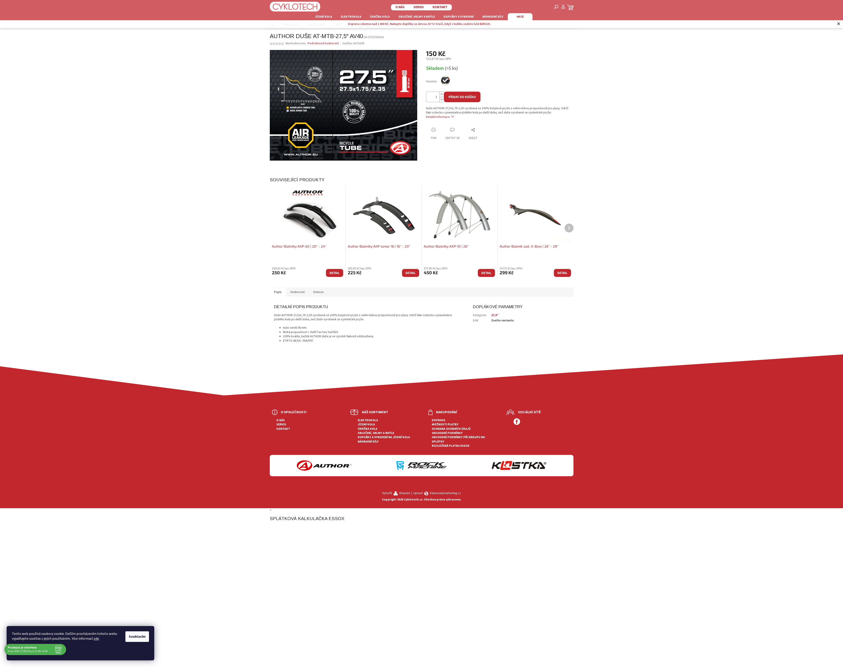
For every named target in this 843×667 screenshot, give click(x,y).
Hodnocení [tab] (297, 292)
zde (96, 638)
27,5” (495, 315)
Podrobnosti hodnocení (323, 43)
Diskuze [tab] (318, 292)
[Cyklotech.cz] (295, 7)
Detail (334, 273)
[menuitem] (324, 16)
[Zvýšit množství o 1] (441, 94)
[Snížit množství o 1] (441, 99)
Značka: (353, 43)
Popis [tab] (278, 292)
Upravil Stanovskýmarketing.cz (437, 493)
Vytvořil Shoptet (396, 493)
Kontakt (440, 7)
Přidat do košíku (462, 97)
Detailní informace (438, 117)
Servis (418, 7)
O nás (400, 7)
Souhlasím (137, 636)
